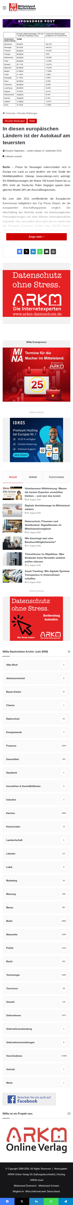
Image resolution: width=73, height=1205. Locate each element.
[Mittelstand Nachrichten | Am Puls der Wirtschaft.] (22, 7)
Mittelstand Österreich (25, 1185)
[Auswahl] (4, 9)
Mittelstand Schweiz (49, 1185)
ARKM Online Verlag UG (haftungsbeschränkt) (31, 1174)
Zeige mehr (36, 236)
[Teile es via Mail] (46, 251)
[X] (26, 251)
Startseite (10, 113)
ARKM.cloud (36, 1180)
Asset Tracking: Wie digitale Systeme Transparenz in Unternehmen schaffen (47, 575)
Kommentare (56, 476)
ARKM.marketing (36, 412)
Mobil (32, 121)
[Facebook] (19, 251)
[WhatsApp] (40, 251)
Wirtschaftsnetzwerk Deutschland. (42, 1191)
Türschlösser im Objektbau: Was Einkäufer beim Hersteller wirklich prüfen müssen (45, 558)
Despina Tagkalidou (15, 151)
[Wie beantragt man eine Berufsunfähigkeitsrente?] (12, 543)
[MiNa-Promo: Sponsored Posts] (36, 23)
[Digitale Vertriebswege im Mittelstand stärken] (12, 510)
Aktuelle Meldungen (27, 113)
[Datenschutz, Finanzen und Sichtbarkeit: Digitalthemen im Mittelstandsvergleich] (12, 526)
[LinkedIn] (33, 251)
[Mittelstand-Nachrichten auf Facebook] (29, 1104)
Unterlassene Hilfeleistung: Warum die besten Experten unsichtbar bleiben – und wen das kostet (46, 492)
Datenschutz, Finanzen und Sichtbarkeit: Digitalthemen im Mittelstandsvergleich (43, 525)
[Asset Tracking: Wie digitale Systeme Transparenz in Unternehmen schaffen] (12, 576)
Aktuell (13, 476)
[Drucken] (53, 251)
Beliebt (33, 476)
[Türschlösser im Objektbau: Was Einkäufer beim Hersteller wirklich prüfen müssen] (12, 559)
